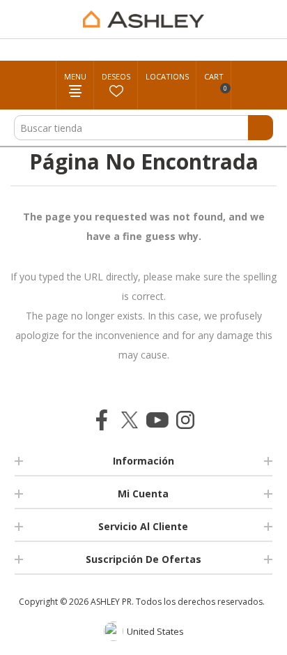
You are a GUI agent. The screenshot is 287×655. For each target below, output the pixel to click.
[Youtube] (157, 420)
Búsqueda (260, 127)
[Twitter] (130, 420)
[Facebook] (102, 420)
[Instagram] (185, 420)
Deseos (116, 76)
